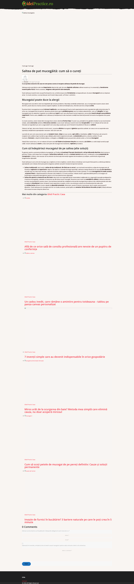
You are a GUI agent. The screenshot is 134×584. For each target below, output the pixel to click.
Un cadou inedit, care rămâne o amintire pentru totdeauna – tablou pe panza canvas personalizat (67, 303)
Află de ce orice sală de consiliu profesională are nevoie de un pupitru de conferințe (68, 248)
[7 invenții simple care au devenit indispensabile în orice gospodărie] (68, 329)
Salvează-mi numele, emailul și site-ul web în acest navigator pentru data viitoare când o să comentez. (54, 545)
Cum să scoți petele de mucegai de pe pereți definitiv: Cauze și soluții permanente (66, 466)
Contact (24, 581)
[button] (111, 4)
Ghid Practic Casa (56, 194)
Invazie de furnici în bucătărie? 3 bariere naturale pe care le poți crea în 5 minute (68, 521)
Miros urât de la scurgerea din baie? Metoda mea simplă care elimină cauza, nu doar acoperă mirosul (66, 411)
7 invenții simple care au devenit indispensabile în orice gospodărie (65, 356)
